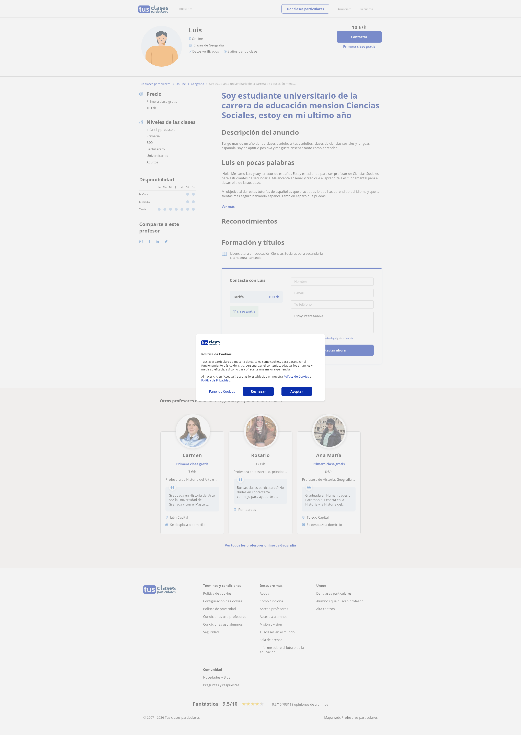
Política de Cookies (296, 376)
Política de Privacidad (215, 380)
